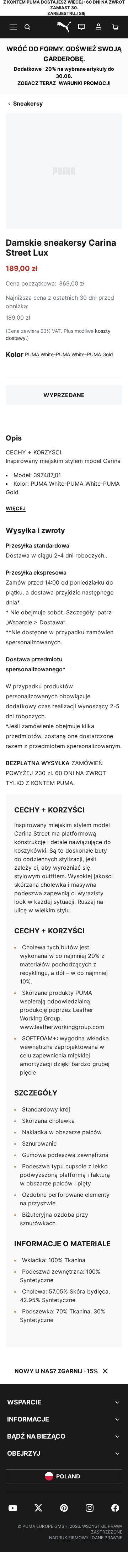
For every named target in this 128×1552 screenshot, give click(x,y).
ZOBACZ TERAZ (36, 83)
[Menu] (13, 27)
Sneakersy (28, 103)
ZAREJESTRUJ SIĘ (66, 13)
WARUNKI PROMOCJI (85, 83)
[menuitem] (13, 1508)
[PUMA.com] (64, 27)
